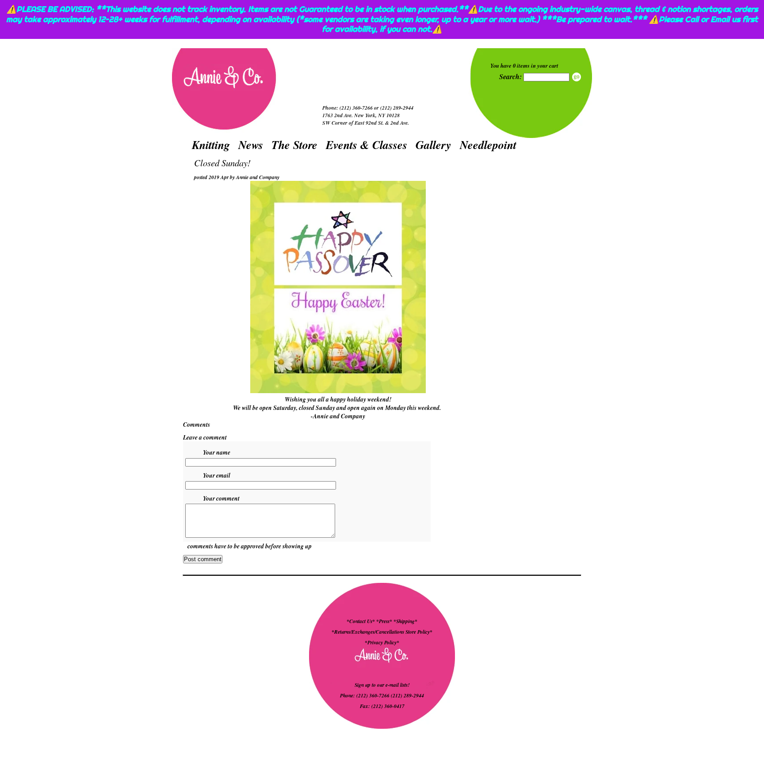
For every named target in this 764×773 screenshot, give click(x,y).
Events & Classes (366, 145)
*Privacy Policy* (382, 642)
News (250, 145)
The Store (294, 145)
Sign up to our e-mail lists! (382, 685)
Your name (216, 452)
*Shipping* (405, 621)
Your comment (221, 498)
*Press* (384, 621)
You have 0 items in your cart (524, 65)
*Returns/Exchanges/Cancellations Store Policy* (382, 631)
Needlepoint (488, 145)
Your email (216, 475)
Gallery (433, 145)
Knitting (211, 145)
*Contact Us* (361, 621)
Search (576, 77)
